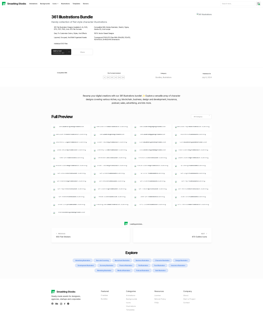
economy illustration (106, 265)
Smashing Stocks (16, 3)
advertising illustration (82, 260)
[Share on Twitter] (84, 52)
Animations (33, 4)
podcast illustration (142, 270)
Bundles (158, 77)
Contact (186, 303)
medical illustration (123, 270)
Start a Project (189, 299)
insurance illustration (178, 265)
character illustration (162, 260)
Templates (76, 4)
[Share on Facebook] (81, 52)
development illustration (86, 265)
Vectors (86, 4)
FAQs (156, 303)
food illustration (159, 265)
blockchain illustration (122, 260)
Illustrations (65, 4)
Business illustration (142, 260)
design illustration (181, 260)
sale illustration (160, 270)
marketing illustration (104, 270)
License (157, 295)
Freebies (104, 295)
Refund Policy (160, 299)
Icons (55, 4)
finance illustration (125, 265)
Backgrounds (45, 4)
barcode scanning (102, 260)
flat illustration (143, 265)
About (185, 295)
